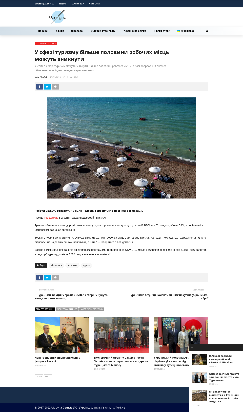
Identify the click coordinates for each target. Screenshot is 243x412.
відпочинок (56, 265)
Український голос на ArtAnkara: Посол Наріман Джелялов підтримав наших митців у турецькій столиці (181, 361)
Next (47, 376)
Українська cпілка (134, 30)
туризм (86, 265)
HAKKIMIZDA (77, 3)
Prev (39, 376)
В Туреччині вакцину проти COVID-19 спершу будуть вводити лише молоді (71, 296)
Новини (42, 30)
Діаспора (77, 30)
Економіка (41, 43)
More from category (92, 309)
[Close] (192, 347)
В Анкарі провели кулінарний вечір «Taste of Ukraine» (221, 359)
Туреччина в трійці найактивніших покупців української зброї (168, 296)
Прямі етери (162, 30)
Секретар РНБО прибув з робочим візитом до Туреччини (224, 377)
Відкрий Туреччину (103, 30)
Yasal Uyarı (94, 3)
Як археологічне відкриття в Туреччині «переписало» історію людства (224, 396)
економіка (72, 265)
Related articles (45, 309)
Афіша (60, 30)
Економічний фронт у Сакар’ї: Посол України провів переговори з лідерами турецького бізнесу (121, 361)
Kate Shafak (41, 77)
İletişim (62, 3)
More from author (67, 309)
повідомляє (51, 217)
